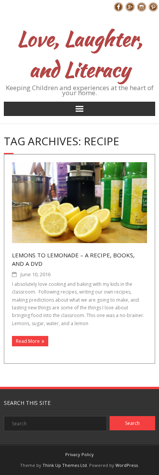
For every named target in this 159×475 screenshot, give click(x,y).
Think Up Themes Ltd (64, 465)
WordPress (126, 465)
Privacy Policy (79, 454)
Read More (28, 341)
